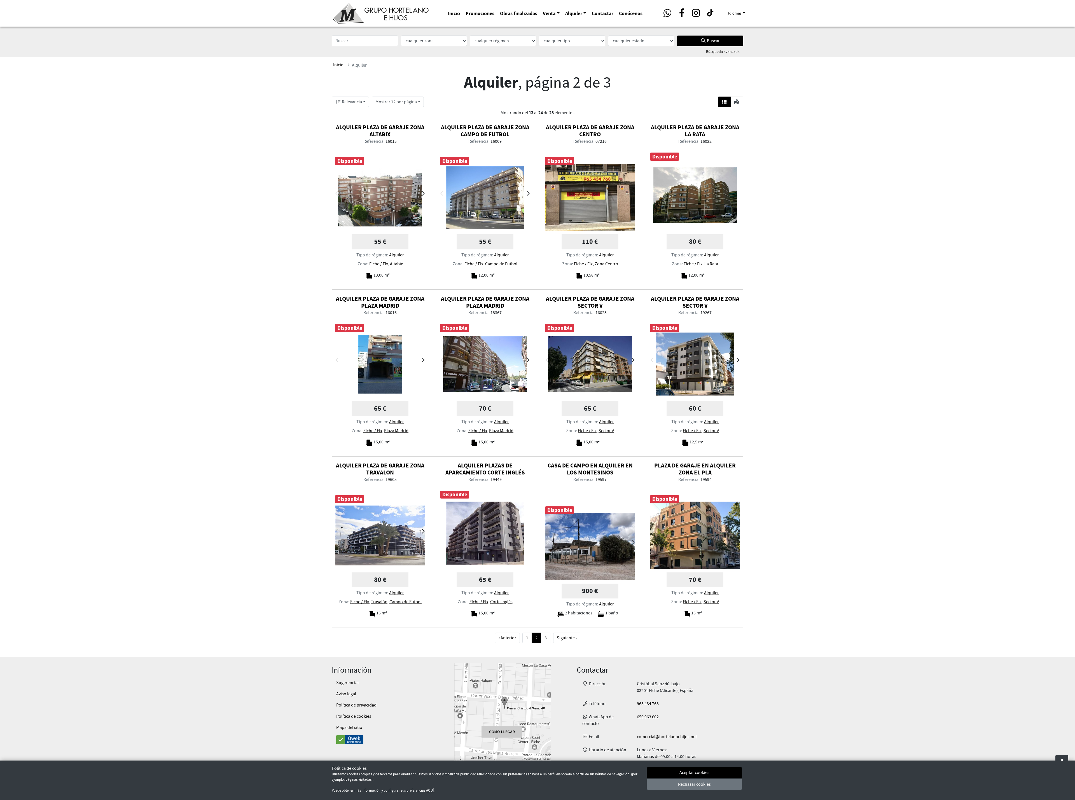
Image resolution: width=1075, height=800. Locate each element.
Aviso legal (346, 694)
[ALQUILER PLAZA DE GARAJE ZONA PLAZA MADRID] (380, 364)
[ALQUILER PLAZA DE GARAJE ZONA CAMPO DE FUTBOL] (485, 197)
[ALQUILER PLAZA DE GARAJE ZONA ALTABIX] (380, 197)
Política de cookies (353, 716)
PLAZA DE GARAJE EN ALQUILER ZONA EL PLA (695, 469)
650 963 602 (648, 717)
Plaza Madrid (396, 431)
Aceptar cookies (694, 773)
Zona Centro (606, 264)
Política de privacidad (356, 705)
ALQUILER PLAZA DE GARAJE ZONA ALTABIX (380, 130)
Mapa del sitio (349, 727)
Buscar (713, 41)
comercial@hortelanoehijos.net (667, 737)
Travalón (379, 602)
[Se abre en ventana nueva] (502, 711)
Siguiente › (567, 638)
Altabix (396, 264)
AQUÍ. (430, 790)
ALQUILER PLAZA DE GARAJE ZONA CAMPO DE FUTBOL (485, 130)
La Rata (711, 264)
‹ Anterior (507, 638)
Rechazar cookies (694, 784)
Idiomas (735, 13)
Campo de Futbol (501, 264)
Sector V (606, 431)
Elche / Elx (378, 264)
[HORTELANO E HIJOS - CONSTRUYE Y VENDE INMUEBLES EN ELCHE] (381, 12)
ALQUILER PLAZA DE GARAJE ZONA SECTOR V (590, 302)
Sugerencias (347, 683)
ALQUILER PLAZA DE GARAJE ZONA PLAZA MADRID (380, 302)
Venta (549, 13)
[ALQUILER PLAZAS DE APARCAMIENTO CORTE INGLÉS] (485, 533)
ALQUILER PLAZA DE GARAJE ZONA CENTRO (590, 130)
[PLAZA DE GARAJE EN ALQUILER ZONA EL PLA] (695, 535)
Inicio (454, 13)
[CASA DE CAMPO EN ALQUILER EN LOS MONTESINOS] (590, 546)
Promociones (480, 13)
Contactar (602, 13)
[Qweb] (380, 739)
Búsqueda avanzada (723, 51)
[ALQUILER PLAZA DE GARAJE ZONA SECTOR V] (590, 364)
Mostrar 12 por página (396, 102)
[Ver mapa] (736, 102)
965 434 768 (648, 704)
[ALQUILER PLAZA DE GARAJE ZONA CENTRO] (590, 197)
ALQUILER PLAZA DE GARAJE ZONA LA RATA (695, 130)
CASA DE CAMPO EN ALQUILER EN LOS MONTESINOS (590, 469)
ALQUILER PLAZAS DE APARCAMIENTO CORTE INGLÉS (485, 469)
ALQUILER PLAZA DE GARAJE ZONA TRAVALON (380, 469)
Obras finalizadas (518, 13)
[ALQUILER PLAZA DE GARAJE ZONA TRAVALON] (380, 535)
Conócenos (630, 13)
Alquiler (573, 13)
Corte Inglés (501, 602)
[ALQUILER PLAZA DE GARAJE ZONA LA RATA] (695, 195)
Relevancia (351, 102)
